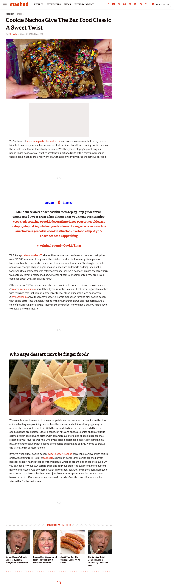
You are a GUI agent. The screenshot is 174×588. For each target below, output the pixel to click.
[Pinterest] (130, 5)
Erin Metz (12, 34)
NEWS (67, 4)
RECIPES (38, 4)
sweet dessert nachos (60, 453)
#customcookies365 (91, 222)
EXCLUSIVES (54, 4)
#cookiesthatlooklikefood (65, 231)
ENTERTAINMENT (84, 4)
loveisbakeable (19, 296)
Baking (20, 14)
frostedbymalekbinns (23, 289)
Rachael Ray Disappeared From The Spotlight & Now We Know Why (45, 560)
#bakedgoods (49, 226)
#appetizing (69, 236)
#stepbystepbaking (26, 226)
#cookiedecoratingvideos (58, 222)
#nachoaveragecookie (30, 231)
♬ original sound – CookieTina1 (59, 246)
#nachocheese (50, 236)
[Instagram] (124, 5)
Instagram (107, 96)
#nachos (100, 226)
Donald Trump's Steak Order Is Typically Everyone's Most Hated (17, 560)
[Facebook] (108, 5)
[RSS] (146, 5)
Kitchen (10, 14)
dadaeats (48, 457)
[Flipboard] (135, 5)
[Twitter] (119, 5)
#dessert (66, 226)
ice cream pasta (35, 141)
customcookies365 (31, 255)
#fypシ (97, 231)
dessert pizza (53, 141)
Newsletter (162, 4)
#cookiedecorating (26, 222)
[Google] (140, 5)
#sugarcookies (83, 226)
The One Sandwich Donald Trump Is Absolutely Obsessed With (98, 561)
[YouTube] (113, 5)
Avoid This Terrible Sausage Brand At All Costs (70, 560)
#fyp (88, 231)
